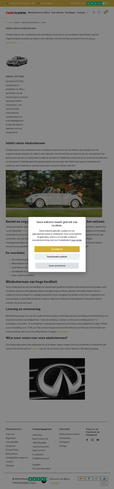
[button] (57, 266)
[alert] (57, 244)
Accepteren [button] (57, 249)
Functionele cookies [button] (57, 257)
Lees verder (76, 240)
